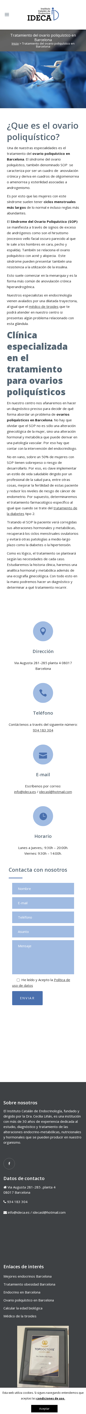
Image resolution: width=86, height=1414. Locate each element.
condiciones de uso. (50, 1398)
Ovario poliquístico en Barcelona (28, 1300)
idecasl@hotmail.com (55, 791)
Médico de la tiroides (19, 1316)
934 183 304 (43, 730)
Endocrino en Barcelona (21, 1292)
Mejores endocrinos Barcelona (27, 1276)
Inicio (15, 43)
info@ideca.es (25, 791)
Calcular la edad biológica (22, 1308)
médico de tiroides (43, 306)
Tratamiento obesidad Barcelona (29, 1284)
